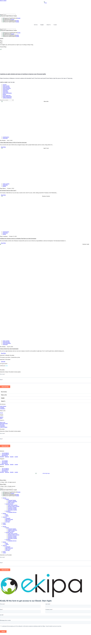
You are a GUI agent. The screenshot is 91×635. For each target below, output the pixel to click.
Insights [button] (42, 24)
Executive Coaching (12, 507)
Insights (4, 94)
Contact (55, 24)
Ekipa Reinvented (9, 519)
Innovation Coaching (12, 509)
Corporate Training (12, 500)
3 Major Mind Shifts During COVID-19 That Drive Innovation (13, 142)
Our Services (4, 391)
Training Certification (12, 501)
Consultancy (8, 511)
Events (4, 523)
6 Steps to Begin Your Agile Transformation (9, 348)
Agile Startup (5, 91)
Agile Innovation (6, 87)
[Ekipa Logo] (45, 7)
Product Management (7, 96)
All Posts (4, 84)
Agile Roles (5, 90)
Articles (7, 515)
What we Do (4, 394)
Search (1, 14)
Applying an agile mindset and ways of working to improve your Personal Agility (23, 74)
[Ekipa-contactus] (0, 367)
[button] (45, 13)
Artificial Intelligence (7, 97)
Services (36, 24)
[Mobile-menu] (0, 26)
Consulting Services (12, 512)
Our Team (7, 521)
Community (7, 518)
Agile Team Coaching (12, 505)
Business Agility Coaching (13, 506)
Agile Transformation (7, 93)
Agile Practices (6, 89)
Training (7, 499)
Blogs (6, 514)
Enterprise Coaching (12, 508)
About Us (3, 401)
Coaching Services (9, 503)
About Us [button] (48, 24)
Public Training (11, 502)
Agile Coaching (6, 85)
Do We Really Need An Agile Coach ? (8, 190)
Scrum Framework (7, 95)
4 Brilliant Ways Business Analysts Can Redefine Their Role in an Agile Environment (18, 238)
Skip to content (3, 0)
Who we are (7, 520)
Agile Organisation (7, 88)
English (18, 18)
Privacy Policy (3, 480)
